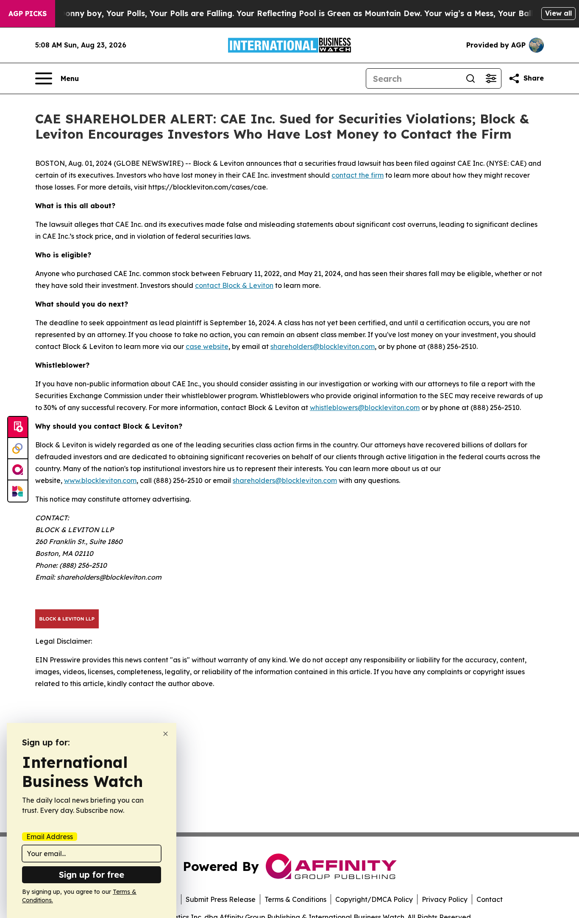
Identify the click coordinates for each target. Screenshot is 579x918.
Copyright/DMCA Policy (374, 899)
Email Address (49, 836)
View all (558, 13)
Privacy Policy (445, 899)
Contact (489, 899)
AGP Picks (27, 13)
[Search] (470, 78)
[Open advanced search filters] (491, 78)
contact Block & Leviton (234, 285)
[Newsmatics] (18, 491)
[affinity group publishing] (18, 469)
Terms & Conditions (295, 899)
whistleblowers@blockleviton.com (365, 407)
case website (207, 346)
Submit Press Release (221, 899)
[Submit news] (18, 427)
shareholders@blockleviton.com (322, 346)
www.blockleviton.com (100, 480)
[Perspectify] (18, 448)
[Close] (165, 734)
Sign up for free (91, 874)
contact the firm (357, 175)
